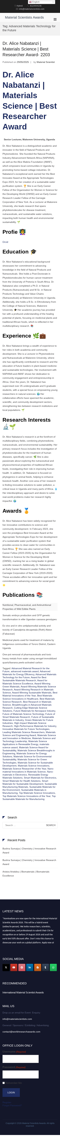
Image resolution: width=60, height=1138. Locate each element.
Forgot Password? (12, 1105)
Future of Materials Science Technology (23, 714)
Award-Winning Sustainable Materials (31, 692)
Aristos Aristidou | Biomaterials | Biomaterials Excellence (25, 873)
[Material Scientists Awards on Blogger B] (37, 967)
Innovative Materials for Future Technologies (25, 729)
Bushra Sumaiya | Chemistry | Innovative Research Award (29, 850)
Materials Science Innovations (33, 765)
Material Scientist (46, 62)
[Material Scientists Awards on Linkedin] (29, 967)
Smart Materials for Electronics (40, 777)
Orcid (5, 242)
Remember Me (13, 1082)
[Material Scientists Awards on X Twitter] (6, 967)
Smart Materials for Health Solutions (21, 781)
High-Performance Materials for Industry (35, 726)
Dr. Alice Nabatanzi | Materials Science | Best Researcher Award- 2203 (26, 49)
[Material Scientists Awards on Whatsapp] (53, 967)
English (36, 2)
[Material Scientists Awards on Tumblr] (45, 967)
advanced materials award (25, 671)
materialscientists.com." (13, 945)
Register (6, 1102)
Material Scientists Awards (24, 17)
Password (14, 1067)
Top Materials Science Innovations (37, 793)
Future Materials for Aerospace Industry (34, 710)
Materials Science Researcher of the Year (24, 768)
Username (14, 1051)
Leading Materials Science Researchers (23, 732)
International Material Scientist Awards (23, 992)
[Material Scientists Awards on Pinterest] (21, 967)
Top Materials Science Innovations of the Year (26, 796)
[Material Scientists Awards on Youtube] (13, 967)
